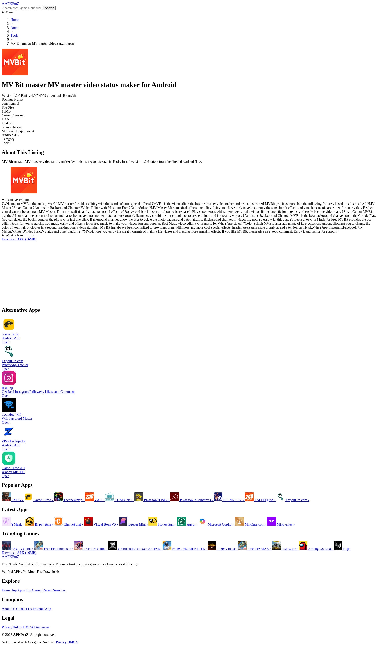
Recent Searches (54, 590)
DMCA (72, 642)
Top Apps (18, 590)
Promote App (42, 609)
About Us (8, 609)
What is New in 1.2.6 (20, 235)
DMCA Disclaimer (36, 627)
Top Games (34, 590)
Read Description (17, 200)
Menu (9, 12)
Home (6, 590)
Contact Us (24, 609)
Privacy (61, 642)
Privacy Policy (12, 627)
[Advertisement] (133, 272)
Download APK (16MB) (19, 239)
